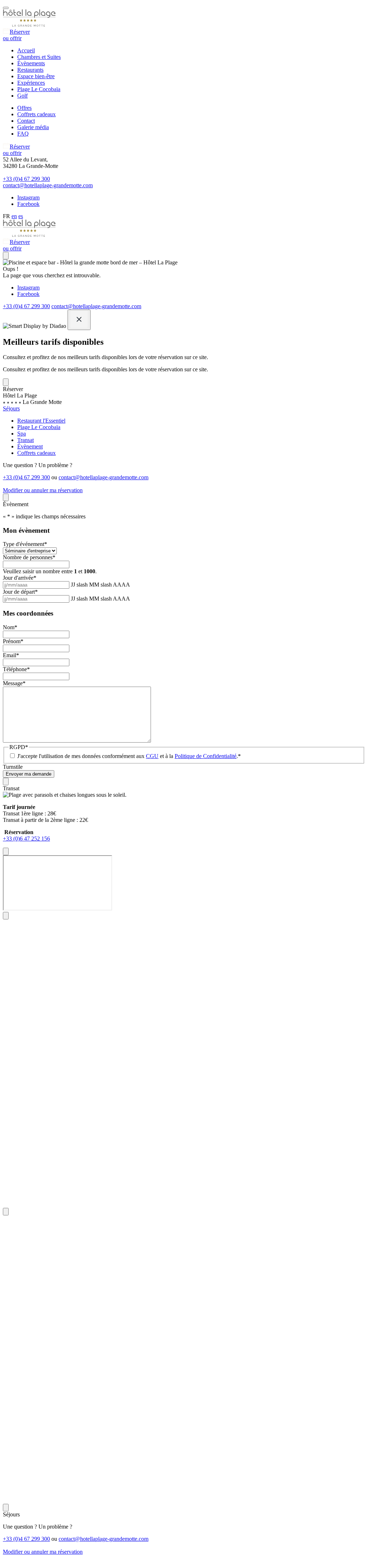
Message (14, 683)
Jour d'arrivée (19, 578)
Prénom (13, 641)
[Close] (79, 320)
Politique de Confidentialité (205, 756)
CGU (152, 756)
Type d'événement (25, 544)
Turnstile (13, 767)
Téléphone (16, 669)
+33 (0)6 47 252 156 (26, 839)
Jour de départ (20, 592)
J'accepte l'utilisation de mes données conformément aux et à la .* (129, 756)
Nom (10, 627)
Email (11, 655)
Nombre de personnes (29, 557)
